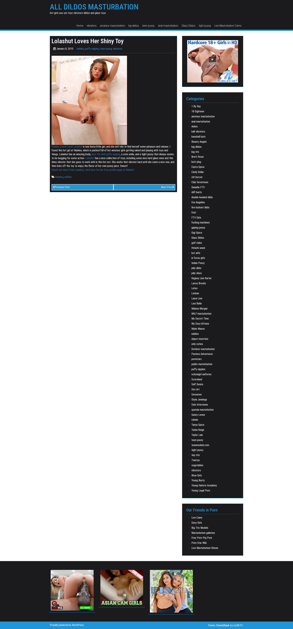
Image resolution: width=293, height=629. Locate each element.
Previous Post (62, 187)
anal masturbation (168, 25)
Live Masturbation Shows (204, 548)
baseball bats (198, 136)
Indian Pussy (198, 263)
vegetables (197, 465)
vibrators (91, 25)
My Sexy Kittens (200, 323)
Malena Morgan (199, 308)
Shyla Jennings (199, 399)
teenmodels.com (200, 445)
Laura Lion (196, 298)
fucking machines (200, 222)
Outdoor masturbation (203, 349)
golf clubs (196, 242)
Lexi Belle (196, 303)
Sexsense (196, 394)
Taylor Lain (197, 435)
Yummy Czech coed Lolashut (67, 146)
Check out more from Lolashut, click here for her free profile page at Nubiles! (93, 169)
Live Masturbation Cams (227, 25)
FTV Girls (196, 217)
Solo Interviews (199, 404)
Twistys (195, 460)
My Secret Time (200, 318)
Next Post (166, 187)
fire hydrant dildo (200, 207)
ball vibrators (198, 131)
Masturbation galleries (203, 532)
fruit (193, 212)
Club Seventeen (199, 182)
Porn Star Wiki (199, 542)
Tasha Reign (197, 429)
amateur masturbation (112, 25)
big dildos (133, 25)
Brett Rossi (197, 156)
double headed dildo (202, 197)
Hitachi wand (198, 248)
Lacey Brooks (198, 283)
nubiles (80, 48)
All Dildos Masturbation (94, 7)
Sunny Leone (198, 414)
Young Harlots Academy (204, 485)
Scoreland (196, 379)
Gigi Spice (196, 232)
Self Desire (197, 384)
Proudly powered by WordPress (67, 625)
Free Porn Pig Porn (201, 537)
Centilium (222, 625)
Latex (194, 288)
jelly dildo (196, 268)
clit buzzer (197, 177)
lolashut (59, 177)
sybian (194, 419)
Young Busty (198, 480)
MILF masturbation (201, 313)
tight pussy (205, 25)
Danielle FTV (198, 187)
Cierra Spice (197, 167)
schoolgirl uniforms (201, 374)
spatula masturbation (202, 409)
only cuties (197, 344)
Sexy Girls (196, 522)
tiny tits (195, 455)
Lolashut (89, 158)
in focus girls (198, 258)
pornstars (196, 359)
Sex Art (195, 389)
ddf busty (196, 192)
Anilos (194, 126)
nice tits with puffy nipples (106, 154)
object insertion (199, 339)
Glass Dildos (188, 25)
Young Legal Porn (200, 490)
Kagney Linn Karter (201, 278)
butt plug (196, 161)
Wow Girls (196, 475)
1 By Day (196, 106)
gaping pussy (198, 227)
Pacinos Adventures (202, 354)
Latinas (195, 293)
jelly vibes (196, 273)
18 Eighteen (197, 111)
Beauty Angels (199, 141)
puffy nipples (92, 48)
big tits (195, 151)
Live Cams (196, 517)
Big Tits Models (199, 527)
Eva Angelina (198, 202)
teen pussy (148, 25)
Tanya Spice (197, 424)
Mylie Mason (198, 328)
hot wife (195, 253)
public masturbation (201, 364)
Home (79, 25)
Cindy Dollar (197, 172)
